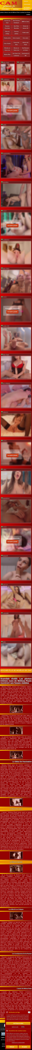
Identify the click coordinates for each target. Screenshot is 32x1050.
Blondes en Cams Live (7, 49)
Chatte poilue (7, 38)
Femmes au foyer (7, 21)
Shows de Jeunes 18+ (25, 27)
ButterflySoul (6, 498)
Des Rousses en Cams (25, 49)
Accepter (24, 1047)
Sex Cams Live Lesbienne (16, 54)
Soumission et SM (25, 54)
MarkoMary (5, 182)
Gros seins (25, 38)
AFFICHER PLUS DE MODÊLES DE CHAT (16, 670)
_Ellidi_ (5, 469)
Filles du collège (7, 32)
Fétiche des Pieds (25, 43)
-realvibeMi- (22, 62)
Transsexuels (27, 4)
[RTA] (23, 1027)
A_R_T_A (5, 584)
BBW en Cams (25, 21)
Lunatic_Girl (22, 79)
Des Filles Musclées (16, 27)
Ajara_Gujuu (6, 268)
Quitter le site (15, 1026)
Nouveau (16, 9)
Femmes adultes (16, 32)
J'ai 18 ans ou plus (18, 1023)
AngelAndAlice (6, 153)
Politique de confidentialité (18, 1042)
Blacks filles (7, 54)
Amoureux (26, 9)
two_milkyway (6, 383)
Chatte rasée (25, 32)
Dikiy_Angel (6, 62)
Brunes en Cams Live (16, 49)
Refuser (12, 1047)
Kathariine (5, 412)
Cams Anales (7, 43)
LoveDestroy (6, 79)
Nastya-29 (5, 555)
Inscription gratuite (12, 110)
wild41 (4, 124)
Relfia (4, 642)
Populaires (5, 9)
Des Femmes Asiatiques (16, 21)
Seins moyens (16, 38)
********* (5, 96)
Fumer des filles (16, 43)
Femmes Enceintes (7, 27)
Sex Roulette (27, 7)
